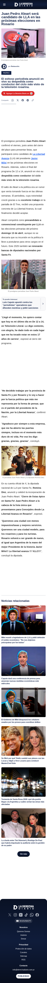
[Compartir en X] (18, 100)
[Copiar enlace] (33, 100)
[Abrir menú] (4, 4)
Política (6, 73)
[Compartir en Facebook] (23, 100)
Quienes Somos (23, 931)
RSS (23, 960)
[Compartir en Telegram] (28, 100)
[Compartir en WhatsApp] (12, 100)
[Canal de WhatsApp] (32, 915)
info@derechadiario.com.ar (23, 970)
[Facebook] (37, 915)
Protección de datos (24, 949)
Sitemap (23, 956)
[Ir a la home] (23, 4)
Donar (23, 939)
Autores (23, 935)
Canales (23, 952)
